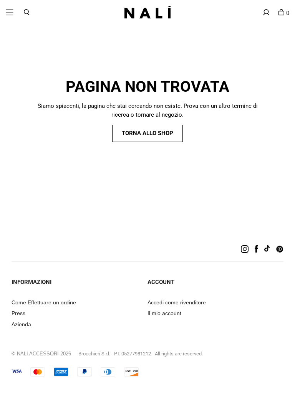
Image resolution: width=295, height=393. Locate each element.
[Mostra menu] (9, 12)
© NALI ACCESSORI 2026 (41, 354)
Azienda (21, 324)
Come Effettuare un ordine (44, 302)
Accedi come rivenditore (177, 302)
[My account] (266, 12)
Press (18, 313)
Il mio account (164, 313)
